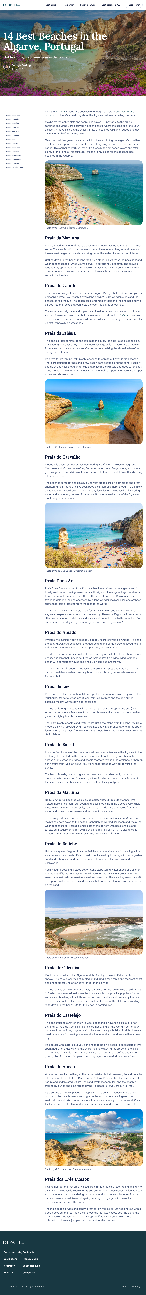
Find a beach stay (13, 1252)
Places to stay (133, 5)
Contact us (29, 1272)
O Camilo (125, 315)
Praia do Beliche (12, 151)
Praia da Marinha (13, 115)
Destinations (10, 1258)
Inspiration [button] (69, 5)
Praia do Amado (12, 135)
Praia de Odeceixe (13, 155)
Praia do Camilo (12, 119)
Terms (124, 1286)
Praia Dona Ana (12, 131)
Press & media (30, 1258)
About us (8, 1272)
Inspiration (9, 1265)
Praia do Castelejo (13, 159)
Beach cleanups (87, 5)
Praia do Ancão (12, 163)
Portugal (60, 111)
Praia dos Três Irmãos (15, 167)
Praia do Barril (12, 143)
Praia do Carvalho (13, 127)
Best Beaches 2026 (111, 5)
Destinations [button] (52, 5)
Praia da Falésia (12, 123)
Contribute (28, 1252)
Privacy (136, 1286)
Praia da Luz (11, 139)
